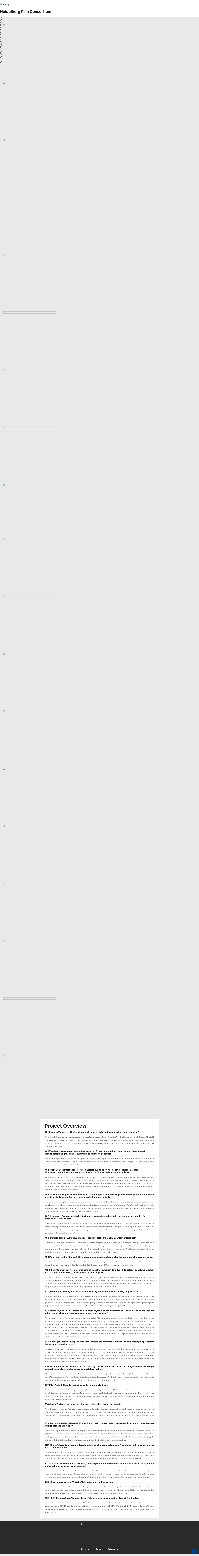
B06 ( (48, 1366)
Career (1, 56)
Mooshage (65, 1151)
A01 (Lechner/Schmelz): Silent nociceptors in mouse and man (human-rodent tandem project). (92, 1132)
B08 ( (47, 1404)
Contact (1, 61)
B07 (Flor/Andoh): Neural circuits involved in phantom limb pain (76, 1385)
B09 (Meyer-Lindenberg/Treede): (62, 1423)
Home (1, 18)
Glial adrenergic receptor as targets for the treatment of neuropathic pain (116, 1257)
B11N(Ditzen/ (51, 1445)
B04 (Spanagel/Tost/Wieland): (60, 1341)
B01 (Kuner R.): (52, 1291)
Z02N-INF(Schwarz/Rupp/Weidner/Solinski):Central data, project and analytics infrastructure (92, 1498)
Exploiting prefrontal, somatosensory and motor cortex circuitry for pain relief (99, 1291)
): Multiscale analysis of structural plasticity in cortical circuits (89, 1404)
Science (0, 30)
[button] (1, 30)
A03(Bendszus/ (52, 1151)
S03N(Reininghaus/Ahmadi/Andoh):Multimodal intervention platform (79, 1482)
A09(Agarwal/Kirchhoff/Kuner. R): (62, 1257)
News (0, 38)
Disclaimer (85, 1549)
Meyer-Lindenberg (67, 1445)
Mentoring (1, 50)
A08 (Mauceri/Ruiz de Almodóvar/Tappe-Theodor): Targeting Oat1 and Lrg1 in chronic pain (90, 1238)
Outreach (1, 44)
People (1, 22)
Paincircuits (113, 1549)
